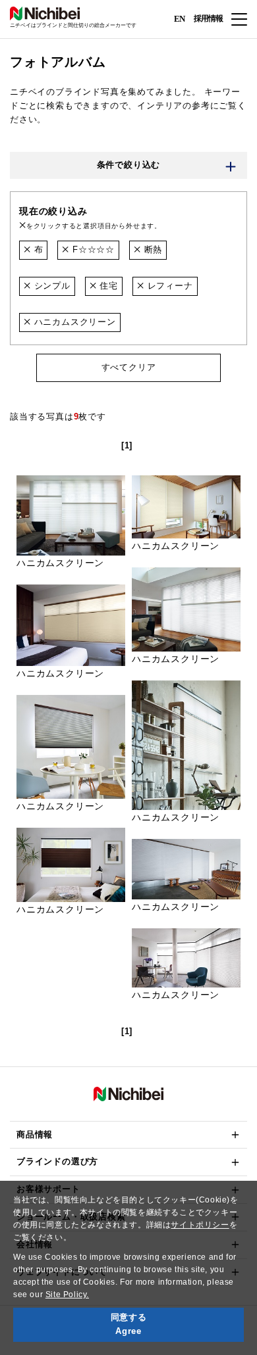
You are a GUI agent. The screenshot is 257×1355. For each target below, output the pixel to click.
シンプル (51, 286)
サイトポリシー (200, 1224)
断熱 (151, 249)
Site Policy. (67, 1294)
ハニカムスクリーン (73, 322)
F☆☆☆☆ (92, 249)
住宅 (107, 286)
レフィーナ (168, 286)
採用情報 (208, 18)
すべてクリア (128, 367)
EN (179, 18)
